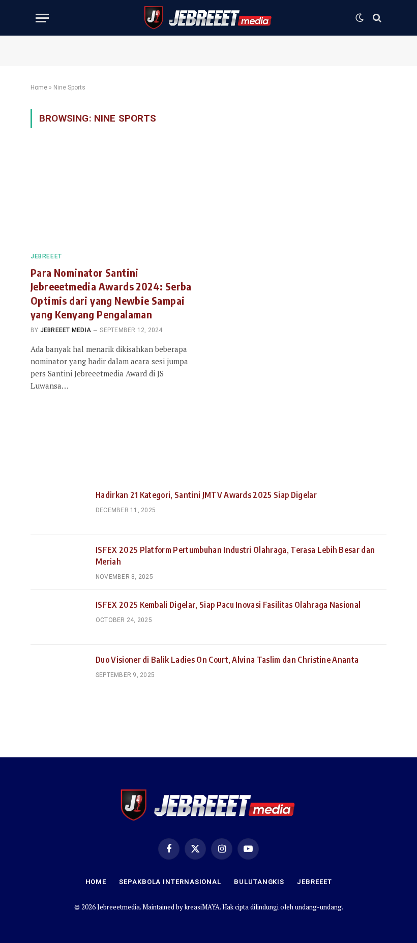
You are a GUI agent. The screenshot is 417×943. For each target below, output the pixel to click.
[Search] (376, 18)
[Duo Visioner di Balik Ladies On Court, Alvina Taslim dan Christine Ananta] (58, 672)
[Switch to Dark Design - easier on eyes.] (359, 17)
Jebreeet (46, 256)
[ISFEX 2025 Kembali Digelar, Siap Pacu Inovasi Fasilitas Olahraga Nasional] (58, 617)
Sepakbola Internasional (170, 882)
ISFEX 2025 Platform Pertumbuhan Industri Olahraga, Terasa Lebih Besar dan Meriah (235, 556)
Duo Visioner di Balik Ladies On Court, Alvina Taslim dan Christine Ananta (227, 660)
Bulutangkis (259, 882)
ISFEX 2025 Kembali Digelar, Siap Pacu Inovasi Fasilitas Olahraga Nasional (228, 605)
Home (39, 87)
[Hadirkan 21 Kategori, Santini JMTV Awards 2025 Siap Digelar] (58, 507)
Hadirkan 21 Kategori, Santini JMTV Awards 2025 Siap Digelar (206, 495)
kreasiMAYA (202, 906)
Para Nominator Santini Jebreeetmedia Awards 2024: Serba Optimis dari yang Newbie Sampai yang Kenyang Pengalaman (111, 293)
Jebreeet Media (65, 330)
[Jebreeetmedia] (208, 18)
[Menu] (42, 18)
